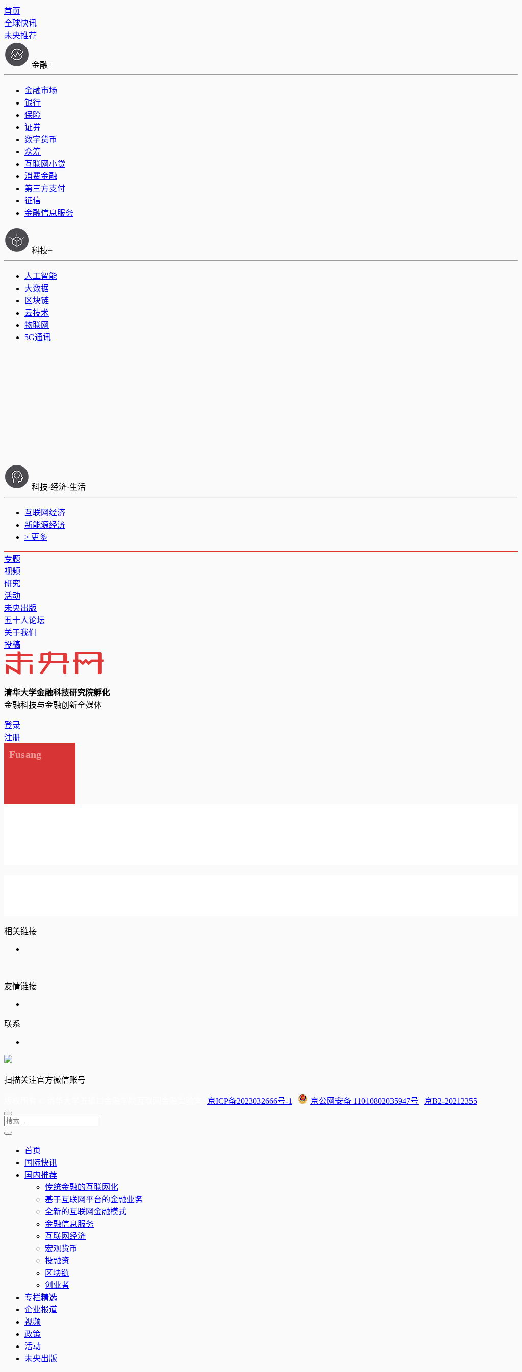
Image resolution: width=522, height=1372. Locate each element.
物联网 (36, 325)
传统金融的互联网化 (81, 1187)
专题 (12, 559)
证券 (32, 127)
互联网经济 (44, 512)
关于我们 (20, 632)
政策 (32, 1334)
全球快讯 (20, 23)
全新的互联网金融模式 (85, 1211)
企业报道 (40, 1309)
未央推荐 (20, 35)
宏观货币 (61, 1248)
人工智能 (40, 276)
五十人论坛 (24, 620)
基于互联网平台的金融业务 (94, 1199)
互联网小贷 (44, 164)
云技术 (36, 312)
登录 (12, 725)
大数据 (36, 288)
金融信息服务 (48, 213)
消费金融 (40, 176)
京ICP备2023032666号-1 (249, 1101)
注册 (12, 737)
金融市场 (40, 90)
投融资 (57, 1260)
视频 (12, 571)
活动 (12, 595)
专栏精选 (40, 1297)
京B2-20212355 (450, 1101)
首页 (12, 11)
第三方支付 (44, 188)
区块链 (36, 300)
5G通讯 (37, 337)
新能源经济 (44, 525)
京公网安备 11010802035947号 (364, 1101)
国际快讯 (40, 1162)
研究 (12, 583)
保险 (32, 115)
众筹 (32, 151)
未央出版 (20, 608)
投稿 (12, 644)
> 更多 (35, 537)
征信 (32, 200)
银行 (32, 102)
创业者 (57, 1285)
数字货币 (40, 139)
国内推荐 (40, 1175)
